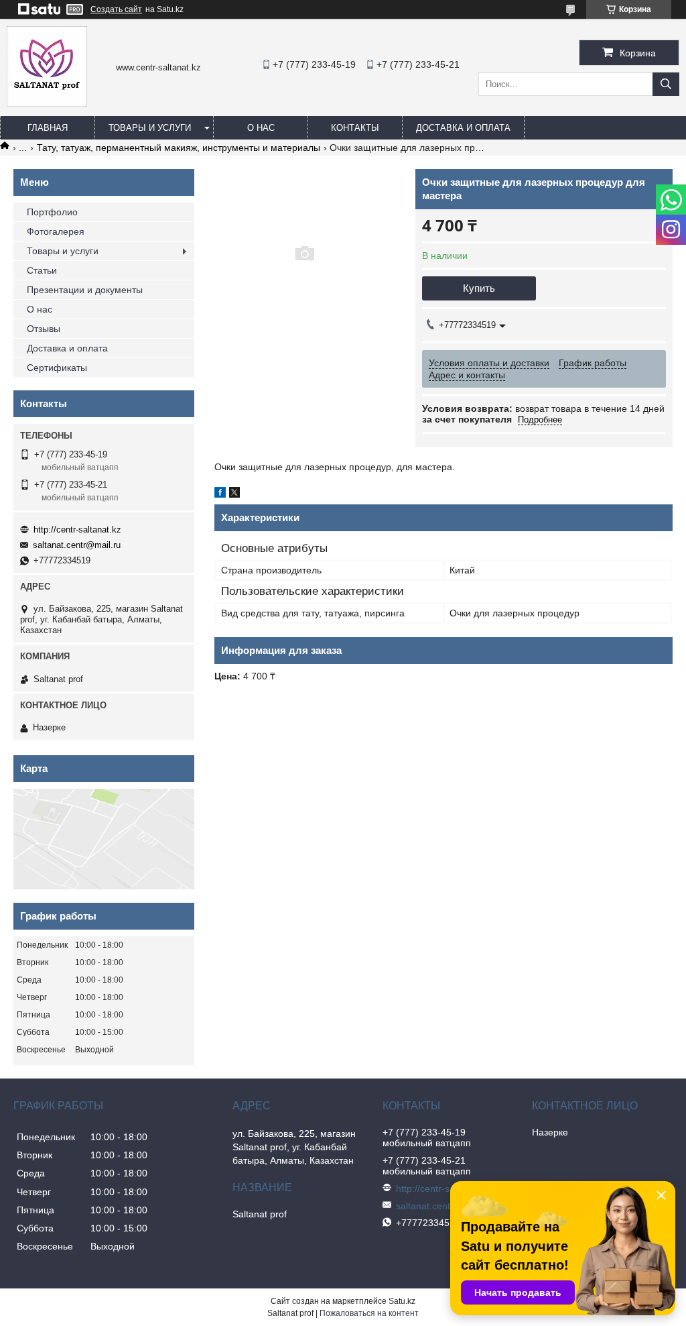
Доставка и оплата (463, 128)
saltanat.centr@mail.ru (77, 545)
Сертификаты (57, 367)
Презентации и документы (85, 289)
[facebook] (220, 494)
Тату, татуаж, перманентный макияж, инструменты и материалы (178, 147)
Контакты (355, 128)
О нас (261, 128)
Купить (479, 288)
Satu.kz (402, 1301)
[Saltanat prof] (47, 103)
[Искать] (666, 84)
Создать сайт (116, 9)
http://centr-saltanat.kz (77, 529)
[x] (234, 494)
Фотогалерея (55, 231)
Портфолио (52, 212)
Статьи (42, 270)
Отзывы (43, 328)
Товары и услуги (150, 128)
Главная (47, 128)
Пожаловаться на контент (369, 1313)
